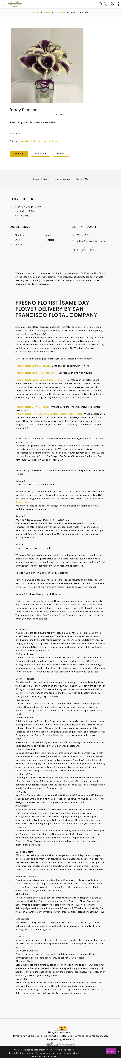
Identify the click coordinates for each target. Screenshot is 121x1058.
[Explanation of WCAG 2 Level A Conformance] (60, 1028)
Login (48, 235)
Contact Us (82, 179)
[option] (47, 65)
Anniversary (36, 141)
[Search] (100, 4)
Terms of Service (61, 179)
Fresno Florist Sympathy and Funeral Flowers (40, 379)
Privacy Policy (40, 179)
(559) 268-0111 (86, 234)
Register (49, 239)
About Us (19, 235)
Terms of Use (50, 1056)
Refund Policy (23, 502)
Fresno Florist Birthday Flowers (32, 365)
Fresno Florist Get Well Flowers (32, 406)
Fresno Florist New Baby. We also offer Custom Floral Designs (49, 413)
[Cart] (106, 4)
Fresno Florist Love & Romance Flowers (37, 372)
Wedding (60, 12)
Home (36, 12)
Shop (47, 12)
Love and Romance (51, 141)
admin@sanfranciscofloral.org (93, 241)
